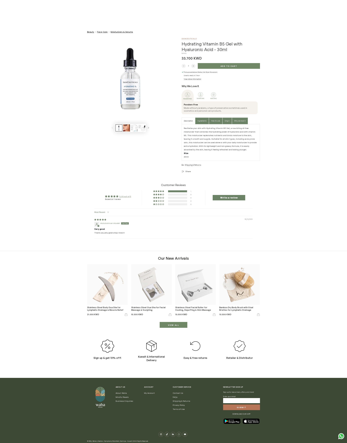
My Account (149, 393)
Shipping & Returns (181, 401)
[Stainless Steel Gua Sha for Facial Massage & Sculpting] (151, 284)
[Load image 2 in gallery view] (126, 127)
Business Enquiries (124, 401)
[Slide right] (148, 127)
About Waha (121, 393)
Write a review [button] (229, 197)
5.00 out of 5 (125, 196)
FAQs (175, 397)
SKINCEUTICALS (189, 39)
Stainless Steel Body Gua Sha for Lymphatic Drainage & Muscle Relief (105, 308)
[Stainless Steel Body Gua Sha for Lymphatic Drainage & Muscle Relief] (107, 284)
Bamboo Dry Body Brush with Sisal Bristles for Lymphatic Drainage (236, 308)
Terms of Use (179, 409)
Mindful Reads (122, 397)
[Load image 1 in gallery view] (118, 127)
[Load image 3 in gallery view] (134, 127)
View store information (192, 79)
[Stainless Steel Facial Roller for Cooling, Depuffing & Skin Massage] (195, 284)
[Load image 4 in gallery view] (141, 127)
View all (173, 325)
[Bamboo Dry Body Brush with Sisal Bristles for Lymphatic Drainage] (239, 284)
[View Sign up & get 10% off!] (107, 346)
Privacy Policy (179, 405)
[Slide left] (112, 127)
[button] (159, 191)
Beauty (90, 32)
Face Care (102, 32)
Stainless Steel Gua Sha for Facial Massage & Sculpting (148, 308)
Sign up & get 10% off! (107, 357)
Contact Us (178, 393)
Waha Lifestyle (97, 441)
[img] (100, 219)
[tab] (188, 96)
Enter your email (229, 396)
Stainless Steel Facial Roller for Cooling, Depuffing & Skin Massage (193, 308)
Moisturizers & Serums (122, 32)
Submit (241, 407)
